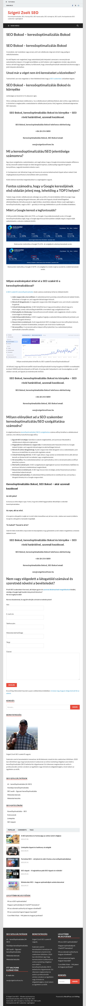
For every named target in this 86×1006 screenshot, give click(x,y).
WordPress (67, 996)
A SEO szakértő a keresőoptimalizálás (19, 292)
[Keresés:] (43, 707)
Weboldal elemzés (13, 795)
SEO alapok (11, 822)
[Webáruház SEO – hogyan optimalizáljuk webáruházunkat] (12, 882)
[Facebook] (72, 5)
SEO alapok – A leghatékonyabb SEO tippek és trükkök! (41, 870)
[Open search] (77, 25)
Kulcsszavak (11, 815)
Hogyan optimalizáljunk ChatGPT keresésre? (23, 905)
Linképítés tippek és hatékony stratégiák (36, 847)
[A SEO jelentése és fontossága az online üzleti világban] (12, 836)
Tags (31, 830)
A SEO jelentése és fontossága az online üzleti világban (41, 836)
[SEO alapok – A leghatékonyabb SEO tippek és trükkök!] (12, 871)
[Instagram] (78, 5)
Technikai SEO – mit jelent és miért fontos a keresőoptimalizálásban (46, 859)
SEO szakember (55, 79)
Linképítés (11, 818)
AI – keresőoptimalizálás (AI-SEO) (19, 784)
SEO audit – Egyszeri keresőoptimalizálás (22, 791)
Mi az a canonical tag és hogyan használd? (22, 912)
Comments (22, 830)
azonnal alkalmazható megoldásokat (56, 589)
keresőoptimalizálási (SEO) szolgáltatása (35, 432)
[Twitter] (75, 5)
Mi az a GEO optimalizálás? (17, 901)
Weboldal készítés (13, 798)
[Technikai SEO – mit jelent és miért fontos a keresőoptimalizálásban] (12, 859)
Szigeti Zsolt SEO (23, 12)
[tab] (11, 830)
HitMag (76, 996)
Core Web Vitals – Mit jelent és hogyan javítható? (25, 915)
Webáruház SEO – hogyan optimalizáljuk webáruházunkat (42, 882)
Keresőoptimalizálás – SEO (17, 811)
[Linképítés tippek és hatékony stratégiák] (12, 848)
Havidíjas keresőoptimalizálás (18, 788)
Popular (11, 830)
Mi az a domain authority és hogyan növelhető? (24, 908)
